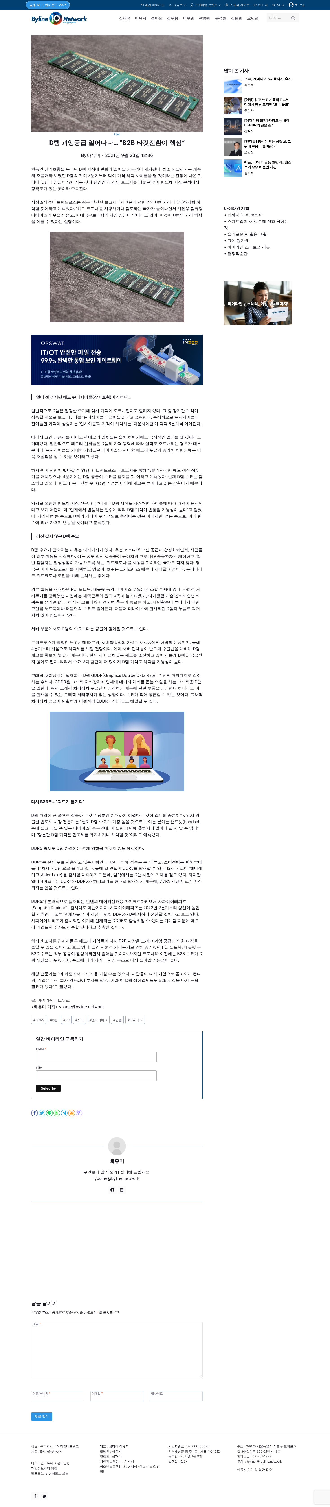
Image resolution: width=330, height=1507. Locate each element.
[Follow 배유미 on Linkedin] (122, 1190)
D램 (53, 1020)
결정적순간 (237, 253)
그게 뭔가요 (238, 240)
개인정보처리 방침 (44, 1468)
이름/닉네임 (41, 1393)
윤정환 (221, 18)
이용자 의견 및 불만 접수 (254, 1469)
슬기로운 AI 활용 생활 (247, 234)
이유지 (140, 18)
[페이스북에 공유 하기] (35, 1113)
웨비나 (263, 5)
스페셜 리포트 (239, 5)
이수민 (188, 18)
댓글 (37, 1324)
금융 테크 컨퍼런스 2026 (47, 5)
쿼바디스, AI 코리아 (245, 214)
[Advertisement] (117, 1257)
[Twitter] (44, 1496)
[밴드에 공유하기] (57, 1113)
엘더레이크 (98, 1020)
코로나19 (135, 1020)
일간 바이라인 (155, 5)
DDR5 (38, 1020)
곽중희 (205, 18)
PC (66, 1020)
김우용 (172, 18)
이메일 (41, 1049)
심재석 (124, 18)
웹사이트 (157, 1393)
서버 (79, 1020)
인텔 (117, 1020)
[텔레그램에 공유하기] (64, 1113)
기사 (117, 134)
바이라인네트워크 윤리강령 (50, 1463)
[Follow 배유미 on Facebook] (112, 1190)
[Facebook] (35, 1496)
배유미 (94, 155)
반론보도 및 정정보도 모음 (49, 1473)
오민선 (253, 18)
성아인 (157, 18)
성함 (39, 1067)
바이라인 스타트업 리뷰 (248, 247)
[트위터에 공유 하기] (42, 1113)
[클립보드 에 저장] (79, 1113)
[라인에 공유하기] (49, 1113)
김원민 (236, 18)
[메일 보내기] (72, 1113)
